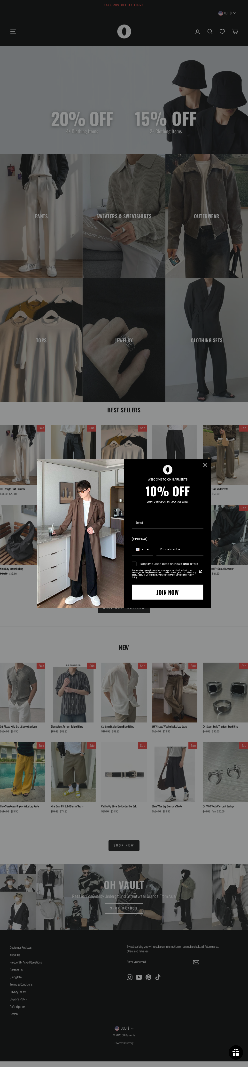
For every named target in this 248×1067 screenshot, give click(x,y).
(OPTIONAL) (139, 539)
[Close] (205, 465)
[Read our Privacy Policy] (200, 571)
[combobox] (142, 549)
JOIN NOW (167, 592)
